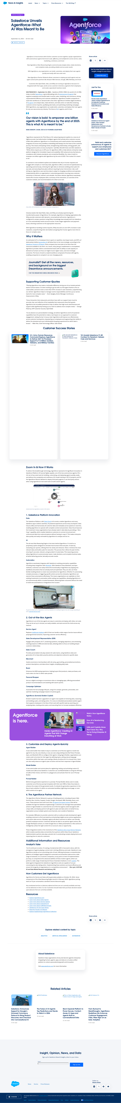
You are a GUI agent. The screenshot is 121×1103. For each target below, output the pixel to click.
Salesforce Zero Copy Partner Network (69, 830)
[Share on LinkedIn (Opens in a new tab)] (90, 60)
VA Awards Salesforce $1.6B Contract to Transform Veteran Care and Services (92, 337)
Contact (66, 1100)
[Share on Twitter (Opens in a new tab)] (95, 60)
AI (57, 109)
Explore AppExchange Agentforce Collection (43, 911)
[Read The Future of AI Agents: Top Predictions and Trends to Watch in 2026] (47, 1000)
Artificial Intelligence (17, 14)
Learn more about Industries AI (39, 904)
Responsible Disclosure (53, 1100)
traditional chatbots (38, 632)
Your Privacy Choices (88, 1100)
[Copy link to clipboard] (104, 60)
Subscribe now (101, 75)
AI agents (31, 103)
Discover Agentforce (102, 154)
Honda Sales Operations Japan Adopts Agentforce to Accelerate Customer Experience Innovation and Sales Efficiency (100, 102)
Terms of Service (32, 1100)
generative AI (43, 242)
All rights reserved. (43, 1095)
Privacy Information (42, 1100)
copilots (73, 861)
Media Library (19, 42)
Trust (62, 1100)
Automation (76, 936)
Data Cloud (47, 521)
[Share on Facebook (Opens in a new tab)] (100, 60)
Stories (36, 1084)
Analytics (44, 936)
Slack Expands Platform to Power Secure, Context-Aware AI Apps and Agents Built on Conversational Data (73, 1013)
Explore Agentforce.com (36, 898)
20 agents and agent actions (61, 802)
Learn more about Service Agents (39, 902)
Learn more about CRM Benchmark (40, 905)
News (29, 1084)
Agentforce (39, 94)
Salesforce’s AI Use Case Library (39, 907)
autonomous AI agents (66, 94)
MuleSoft (48, 565)
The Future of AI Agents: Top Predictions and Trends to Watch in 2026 (47, 1011)
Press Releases (45, 1084)
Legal (25, 1100)
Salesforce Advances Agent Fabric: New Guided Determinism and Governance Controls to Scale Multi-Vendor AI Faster (101, 124)
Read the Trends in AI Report (38, 909)
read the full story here (34, 611)
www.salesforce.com (47, 966)
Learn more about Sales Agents (39, 900)
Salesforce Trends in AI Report (35, 244)
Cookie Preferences (74, 1100)
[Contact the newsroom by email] (108, 1086)
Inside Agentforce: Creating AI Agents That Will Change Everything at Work (58, 733)
